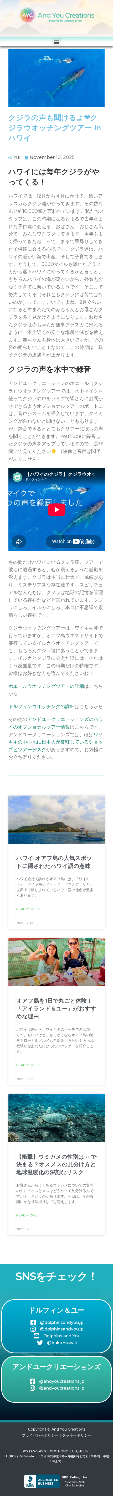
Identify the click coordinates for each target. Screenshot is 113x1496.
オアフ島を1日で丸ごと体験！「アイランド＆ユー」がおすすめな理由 (56, 1008)
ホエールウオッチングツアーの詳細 (46, 686)
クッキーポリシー (76, 1435)
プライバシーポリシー (40, 1435)
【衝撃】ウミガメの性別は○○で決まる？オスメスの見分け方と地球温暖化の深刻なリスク (56, 1164)
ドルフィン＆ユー (56, 1310)
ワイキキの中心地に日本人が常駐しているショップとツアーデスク (55, 742)
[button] (56, 42)
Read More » (27, 909)
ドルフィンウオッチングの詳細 (41, 706)
